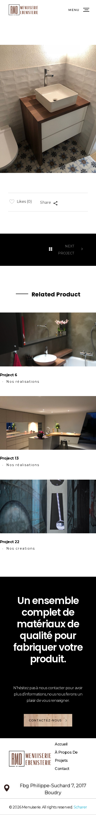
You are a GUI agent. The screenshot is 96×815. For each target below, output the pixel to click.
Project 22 (9, 542)
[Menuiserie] (40, 759)
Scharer (80, 807)
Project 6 (8, 375)
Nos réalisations (23, 381)
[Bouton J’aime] (12, 201)
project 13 (9, 458)
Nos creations (20, 548)
